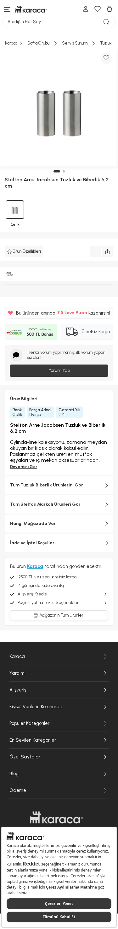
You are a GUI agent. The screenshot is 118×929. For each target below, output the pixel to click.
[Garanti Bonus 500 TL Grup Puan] (31, 331)
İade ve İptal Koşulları (33, 543)
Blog (14, 773)
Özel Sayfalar (24, 757)
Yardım (17, 673)
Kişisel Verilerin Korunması (35, 706)
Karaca (17, 656)
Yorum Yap (59, 370)
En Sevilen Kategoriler (32, 740)
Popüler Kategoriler (29, 723)
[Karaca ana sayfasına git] (56, 817)
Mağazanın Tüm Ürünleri (61, 615)
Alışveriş (17, 690)
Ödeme (17, 790)
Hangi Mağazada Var (33, 523)
